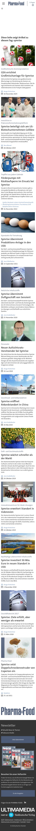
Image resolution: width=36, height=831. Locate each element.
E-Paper (32, 2)
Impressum (18, 820)
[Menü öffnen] (3, 3)
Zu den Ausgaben (18, 793)
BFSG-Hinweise (28, 820)
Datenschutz (9, 820)
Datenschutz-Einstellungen (10, 822)
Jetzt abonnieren (18, 740)
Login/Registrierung (33, 5)
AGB (2, 820)
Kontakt (23, 822)
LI (25, 802)
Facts (28, 822)
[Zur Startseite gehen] (16, 3)
